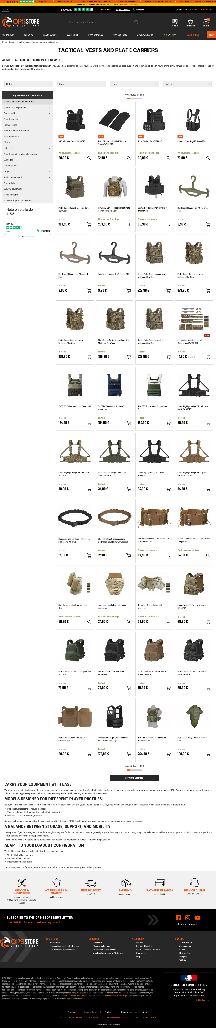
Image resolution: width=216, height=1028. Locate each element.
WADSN (182, 960)
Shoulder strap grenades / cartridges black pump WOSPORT (74, 540)
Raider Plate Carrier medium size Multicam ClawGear (151, 275)
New (211, 34)
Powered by (101, 1024)
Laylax (182, 949)
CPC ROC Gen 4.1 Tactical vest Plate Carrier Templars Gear (114, 209)
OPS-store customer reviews (62, 949)
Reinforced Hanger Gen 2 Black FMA (113, 274)
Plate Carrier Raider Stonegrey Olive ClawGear (73, 209)
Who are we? (55, 942)
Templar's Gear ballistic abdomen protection (112, 606)
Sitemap (71, 1012)
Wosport (183, 956)
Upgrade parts (145, 34)
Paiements (97, 942)
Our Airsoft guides (144, 946)
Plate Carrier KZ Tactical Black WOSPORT (111, 673)
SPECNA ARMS (131, 4)
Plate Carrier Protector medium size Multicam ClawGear (113, 342)
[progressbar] (134, 98)
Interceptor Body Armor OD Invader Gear (192, 739)
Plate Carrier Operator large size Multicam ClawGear (191, 275)
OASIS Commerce (113, 1024)
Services (139, 942)
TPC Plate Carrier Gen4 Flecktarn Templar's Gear (152, 739)
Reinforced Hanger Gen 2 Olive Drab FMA (193, 209)
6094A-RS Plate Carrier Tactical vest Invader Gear (153, 209)
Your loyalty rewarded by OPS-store (108, 953)
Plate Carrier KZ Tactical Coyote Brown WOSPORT (152, 673)
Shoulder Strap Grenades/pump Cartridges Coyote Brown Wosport (113, 540)
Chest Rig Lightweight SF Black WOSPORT (151, 474)
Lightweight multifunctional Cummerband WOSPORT (190, 342)
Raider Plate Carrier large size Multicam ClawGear (150, 342)
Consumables (95, 34)
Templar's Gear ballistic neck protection (150, 606)
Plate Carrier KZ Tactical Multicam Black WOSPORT (192, 673)
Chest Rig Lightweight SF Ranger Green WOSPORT (112, 474)
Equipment (72, 34)
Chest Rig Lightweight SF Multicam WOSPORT (73, 474)
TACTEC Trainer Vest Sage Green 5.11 (74, 406)
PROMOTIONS (170, 34)
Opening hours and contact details (64, 946)
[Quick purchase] (89, 224)
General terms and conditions (134, 1012)
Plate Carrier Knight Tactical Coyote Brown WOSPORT (73, 739)
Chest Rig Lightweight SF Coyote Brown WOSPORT (192, 474)
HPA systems (120, 34)
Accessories (50, 34)
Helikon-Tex (184, 953)
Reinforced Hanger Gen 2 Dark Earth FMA (73, 275)
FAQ (138, 956)
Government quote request (104, 949)
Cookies (108, 1012)
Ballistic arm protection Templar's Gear (72, 606)
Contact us (203, 1000)
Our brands (193, 34)
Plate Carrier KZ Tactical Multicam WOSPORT (192, 607)
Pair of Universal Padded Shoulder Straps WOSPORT (112, 143)
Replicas (28, 34)
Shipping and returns (101, 946)
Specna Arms (185, 946)
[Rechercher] (136, 22)
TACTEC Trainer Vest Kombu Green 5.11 (153, 408)
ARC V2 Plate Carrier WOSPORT (72, 141)
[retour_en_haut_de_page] (212, 614)
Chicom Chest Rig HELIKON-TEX (191, 141)
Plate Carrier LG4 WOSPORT (150, 141)
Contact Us (141, 953)
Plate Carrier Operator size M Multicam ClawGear (70, 342)
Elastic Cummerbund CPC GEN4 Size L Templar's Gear (194, 540)
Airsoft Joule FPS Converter (148, 949)
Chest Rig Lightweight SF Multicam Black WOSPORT (193, 408)
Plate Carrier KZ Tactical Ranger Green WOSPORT (74, 673)
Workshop (8, 34)
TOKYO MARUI (185, 942)
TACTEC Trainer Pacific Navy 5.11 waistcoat (112, 408)
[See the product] (89, 158)
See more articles (134, 778)
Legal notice (90, 1012)
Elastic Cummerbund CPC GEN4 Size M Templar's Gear (153, 540)
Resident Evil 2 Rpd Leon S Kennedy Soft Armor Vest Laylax (113, 739)
